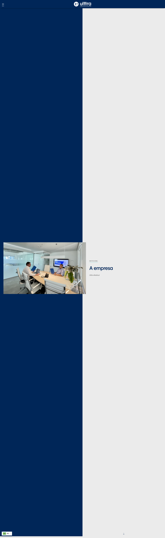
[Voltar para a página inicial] (82, 4)
